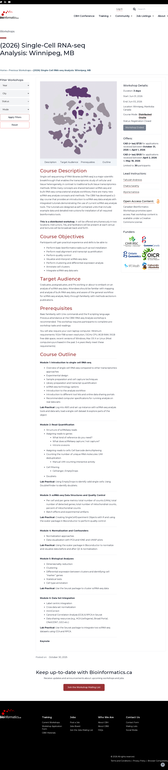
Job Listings (143, 16)
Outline (107, 162)
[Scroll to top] (163, 765)
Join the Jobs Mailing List (81, 730)
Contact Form (132, 722)
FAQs (100, 730)
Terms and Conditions (121, 761)
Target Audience (69, 162)
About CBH (103, 722)
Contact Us (133, 717)
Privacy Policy (139, 761)
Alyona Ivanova (131, 192)
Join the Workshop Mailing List (84, 687)
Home (3, 70)
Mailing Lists (131, 726)
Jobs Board (75, 726)
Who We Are (106, 717)
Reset (15, 125)
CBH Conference (84, 16)
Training (104, 16)
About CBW (103, 726)
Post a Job (75, 722)
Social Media (131, 730)
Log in (119, 9)
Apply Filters (14, 117)
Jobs (73, 717)
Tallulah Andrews (132, 180)
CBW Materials (49, 733)
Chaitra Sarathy (131, 186)
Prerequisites (88, 162)
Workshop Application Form (52, 727)
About (161, 16)
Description (50, 162)
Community (122, 16)
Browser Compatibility (158, 761)
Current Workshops (51, 722)
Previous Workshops (20, 70)
